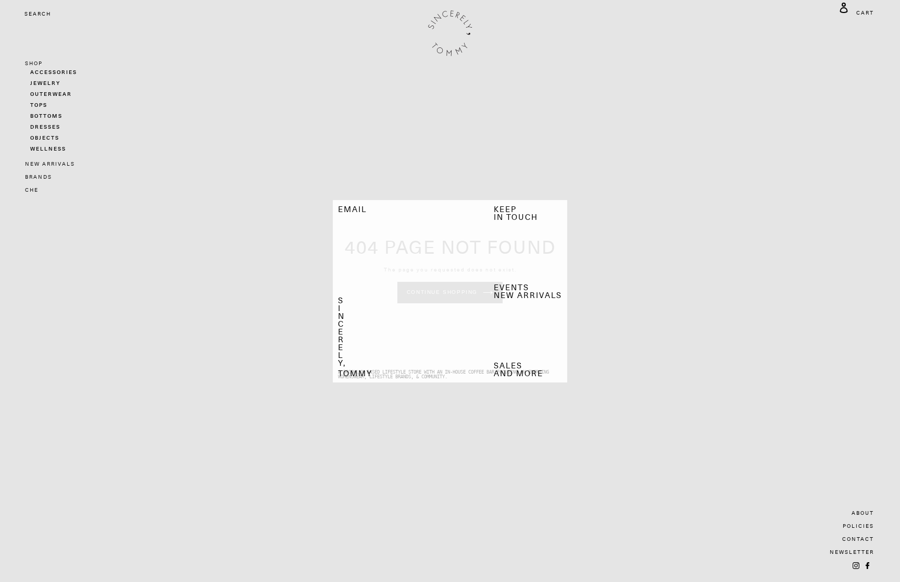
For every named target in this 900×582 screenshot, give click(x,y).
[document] (450, 291)
